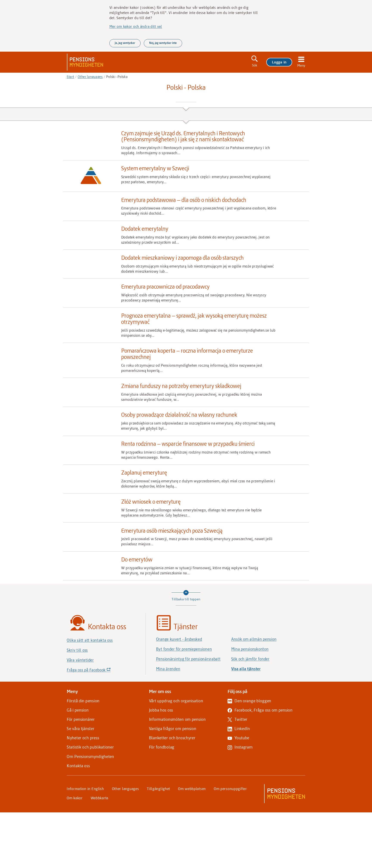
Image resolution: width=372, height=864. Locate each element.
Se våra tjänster (81, 728)
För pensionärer (81, 719)
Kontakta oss (78, 765)
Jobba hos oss (161, 710)
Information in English (85, 788)
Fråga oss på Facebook (96, 671)
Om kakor (75, 797)
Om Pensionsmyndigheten (90, 756)
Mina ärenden (168, 668)
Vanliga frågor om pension (172, 728)
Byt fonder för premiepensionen (184, 649)
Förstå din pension (83, 700)
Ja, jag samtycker (125, 43)
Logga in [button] (279, 62)
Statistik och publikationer (90, 747)
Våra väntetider (80, 660)
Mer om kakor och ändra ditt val (135, 26)
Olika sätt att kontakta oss (90, 640)
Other (90, 76)
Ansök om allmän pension (254, 639)
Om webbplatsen (192, 788)
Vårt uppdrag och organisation (176, 700)
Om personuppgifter (230, 788)
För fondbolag (161, 747)
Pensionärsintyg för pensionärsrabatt (188, 658)
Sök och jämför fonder (250, 658)
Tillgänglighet (158, 788)
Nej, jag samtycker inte (163, 43)
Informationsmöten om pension (177, 719)
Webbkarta (99, 797)
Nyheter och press (83, 737)
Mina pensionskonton (250, 649)
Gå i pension (78, 710)
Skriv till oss (77, 650)
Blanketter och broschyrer (172, 737)
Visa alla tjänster (246, 668)
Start (70, 76)
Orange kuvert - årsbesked (179, 639)
